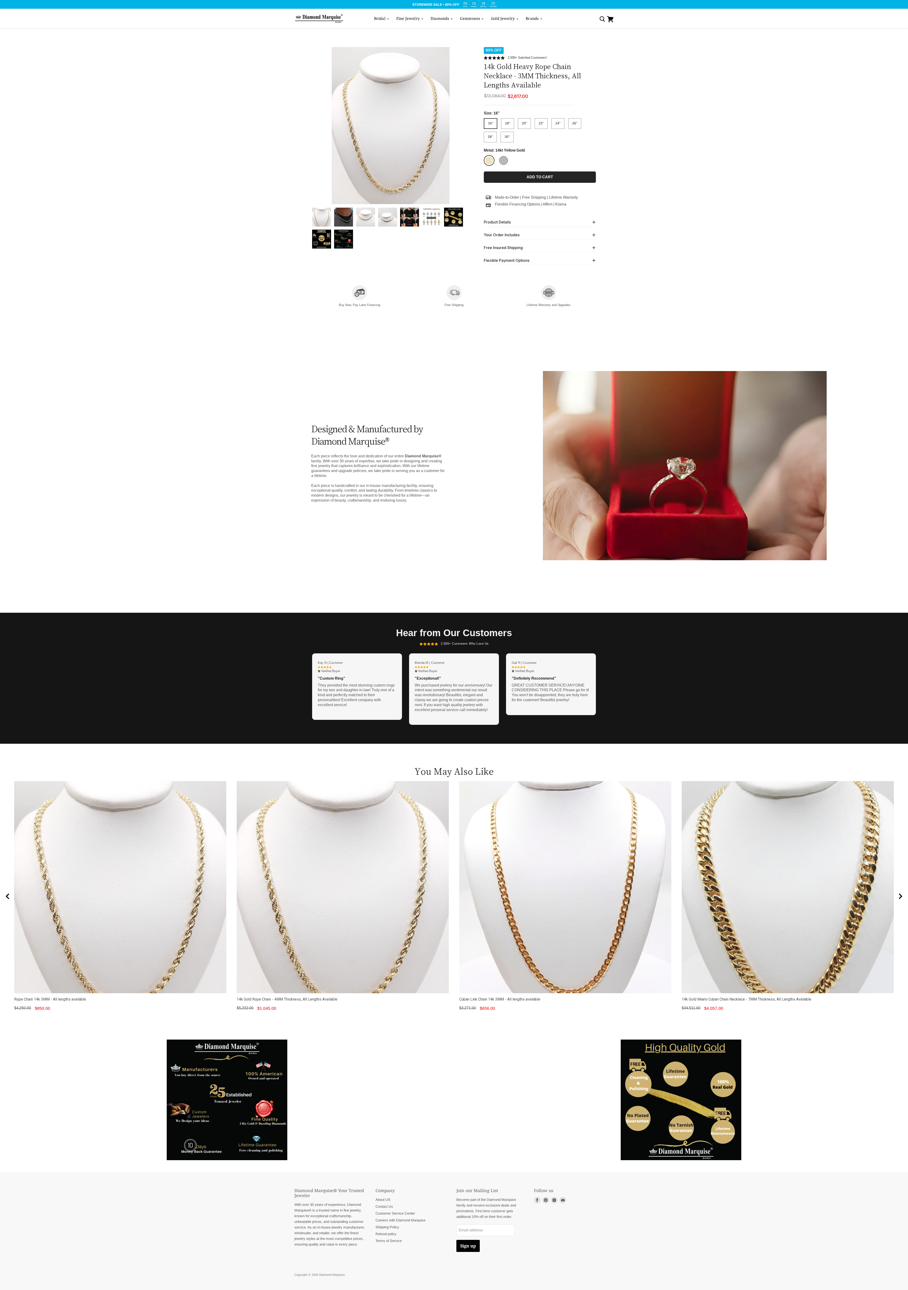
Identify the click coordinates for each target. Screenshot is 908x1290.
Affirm (547, 204)
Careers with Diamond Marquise (400, 1220)
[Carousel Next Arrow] (900, 896)
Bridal (380, 18)
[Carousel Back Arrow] (7, 896)
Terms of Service (388, 1241)
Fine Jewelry (408, 18)
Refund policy (386, 1234)
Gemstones (470, 18)
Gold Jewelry (503, 18)
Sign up (468, 1246)
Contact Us (384, 1206)
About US (382, 1200)
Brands (533, 18)
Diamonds (440, 18)
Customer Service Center (395, 1213)
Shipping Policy (387, 1227)
